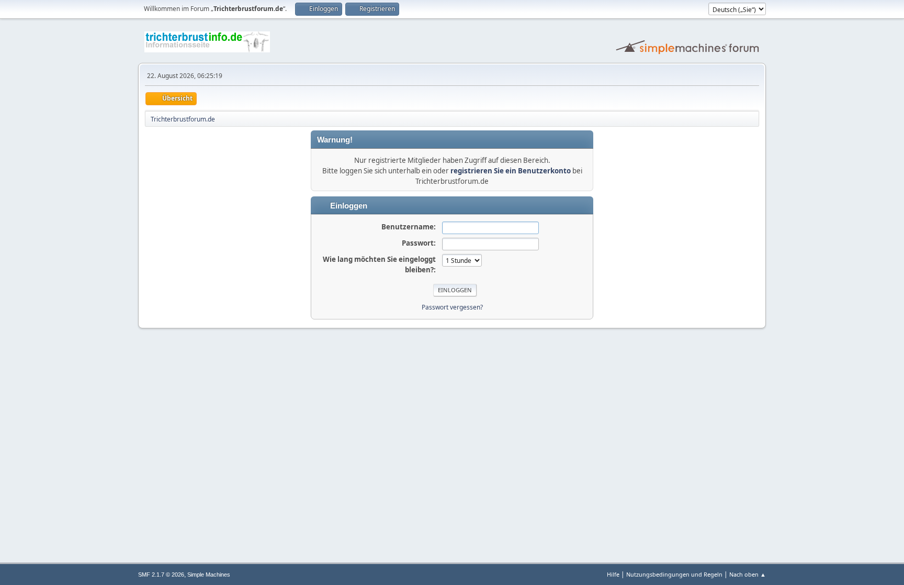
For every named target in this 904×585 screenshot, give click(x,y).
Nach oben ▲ (747, 574)
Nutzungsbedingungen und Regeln (674, 574)
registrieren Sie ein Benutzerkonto (510, 170)
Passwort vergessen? (452, 307)
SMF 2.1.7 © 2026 (161, 574)
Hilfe (613, 574)
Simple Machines (208, 574)
